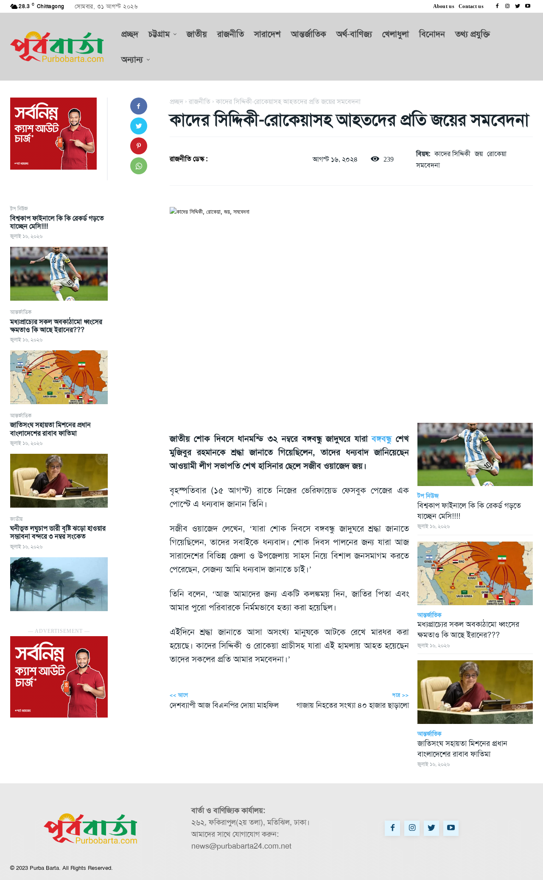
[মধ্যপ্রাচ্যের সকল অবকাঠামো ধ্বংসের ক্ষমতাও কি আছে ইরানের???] (59, 377)
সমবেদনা (428, 165)
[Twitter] (517, 6)
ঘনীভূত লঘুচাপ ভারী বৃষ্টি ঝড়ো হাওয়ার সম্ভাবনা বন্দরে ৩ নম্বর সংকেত (58, 532)
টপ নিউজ (19, 209)
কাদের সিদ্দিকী (452, 153)
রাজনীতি (199, 101)
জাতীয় (16, 519)
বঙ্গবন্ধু (382, 438)
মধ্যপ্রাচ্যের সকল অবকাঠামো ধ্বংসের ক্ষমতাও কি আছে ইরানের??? (56, 325)
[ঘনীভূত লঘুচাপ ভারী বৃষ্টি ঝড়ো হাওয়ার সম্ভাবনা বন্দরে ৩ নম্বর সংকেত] (59, 584)
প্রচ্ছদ (176, 101)
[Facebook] (497, 6)
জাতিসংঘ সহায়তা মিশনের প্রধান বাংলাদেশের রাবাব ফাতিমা (50, 428)
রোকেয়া (497, 153)
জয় (479, 153)
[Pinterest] (138, 145)
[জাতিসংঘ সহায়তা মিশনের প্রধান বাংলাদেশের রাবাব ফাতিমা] (59, 481)
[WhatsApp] (138, 165)
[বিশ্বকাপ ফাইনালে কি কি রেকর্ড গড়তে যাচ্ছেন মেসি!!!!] (59, 274)
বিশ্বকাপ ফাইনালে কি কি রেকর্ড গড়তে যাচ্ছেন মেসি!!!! (57, 222)
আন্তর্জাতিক (20, 312)
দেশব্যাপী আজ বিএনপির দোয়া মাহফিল (224, 705)
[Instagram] (507, 6)
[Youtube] (528, 6)
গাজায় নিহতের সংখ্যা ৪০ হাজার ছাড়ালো (353, 705)
